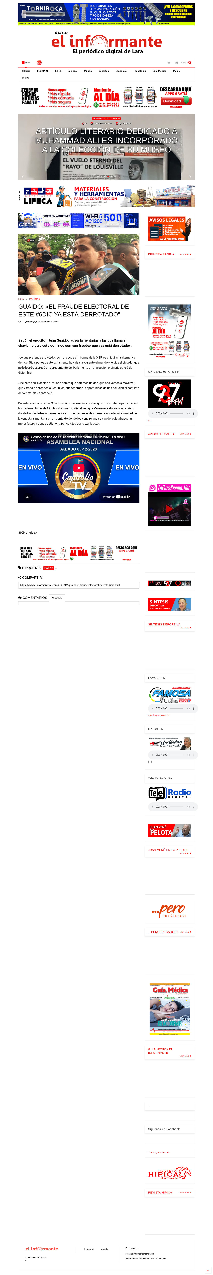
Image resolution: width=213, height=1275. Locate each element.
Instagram (89, 1249)
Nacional (72, 71)
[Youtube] (176, 62)
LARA (58, 71)
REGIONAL (42, 71)
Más (175, 71)
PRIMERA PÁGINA (161, 254)
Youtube (104, 1249)
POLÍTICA (34, 299)
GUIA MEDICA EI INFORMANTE (160, 1051)
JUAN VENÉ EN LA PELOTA (168, 850)
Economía (121, 71)
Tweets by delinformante (159, 1152)
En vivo (25, 77)
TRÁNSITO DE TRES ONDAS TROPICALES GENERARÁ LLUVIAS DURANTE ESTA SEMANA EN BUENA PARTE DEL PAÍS (106, 136)
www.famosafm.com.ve (158, 715)
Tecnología (139, 71)
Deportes (104, 71)
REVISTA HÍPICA (160, 1192)
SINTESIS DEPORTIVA (164, 624)
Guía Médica (159, 71)
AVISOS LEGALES (161, 434)
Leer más (107, 162)
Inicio (27, 71)
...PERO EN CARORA (163, 932)
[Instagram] (169, 62)
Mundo (88, 71)
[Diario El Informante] (39, 63)
